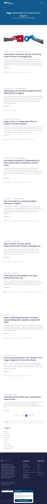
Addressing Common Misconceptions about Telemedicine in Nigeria (22, 92)
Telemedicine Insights (21, 51)
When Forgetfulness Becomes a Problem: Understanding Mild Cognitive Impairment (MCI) (22, 319)
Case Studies (18, 119)
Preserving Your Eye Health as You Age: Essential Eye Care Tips (20, 276)
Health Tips (15, 273)
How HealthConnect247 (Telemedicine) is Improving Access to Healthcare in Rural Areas (22, 162)
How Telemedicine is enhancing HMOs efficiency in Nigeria (20, 202)
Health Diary (6, 437)
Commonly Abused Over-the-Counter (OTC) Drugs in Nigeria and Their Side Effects (23, 359)
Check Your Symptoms (24, 500)
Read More (6, 67)
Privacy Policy (40, 472)
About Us (39, 466)
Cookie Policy (40, 474)
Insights (5, 442)
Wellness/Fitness (7, 448)
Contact (39, 470)
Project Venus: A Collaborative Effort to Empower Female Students (20, 122)
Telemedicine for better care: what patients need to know (22, 398)
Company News (16, 241)
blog (27, 51)
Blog (38, 468)
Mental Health (7, 444)
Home (13, 18)
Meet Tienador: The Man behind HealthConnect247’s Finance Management (22, 245)
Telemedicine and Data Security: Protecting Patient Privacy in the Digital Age (22, 55)
